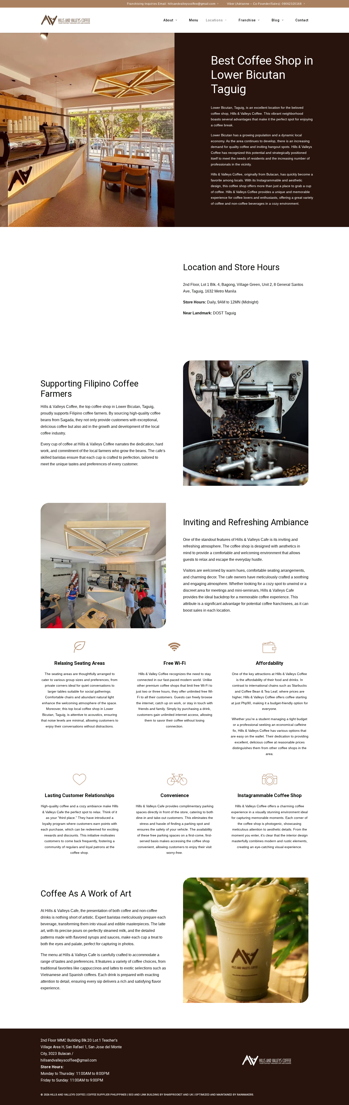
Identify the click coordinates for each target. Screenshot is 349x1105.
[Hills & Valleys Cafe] (65, 20)
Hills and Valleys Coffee (67, 1094)
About (168, 20)
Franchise (247, 20)
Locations (214, 20)
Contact (301, 20)
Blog (276, 20)
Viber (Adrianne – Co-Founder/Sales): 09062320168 (264, 3)
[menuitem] (174, 4)
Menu (193, 20)
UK (191, 1094)
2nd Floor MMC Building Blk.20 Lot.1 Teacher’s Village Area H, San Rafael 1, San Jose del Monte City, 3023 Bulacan (81, 1047)
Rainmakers (245, 1094)
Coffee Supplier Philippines (107, 1094)
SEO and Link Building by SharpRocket (156, 1094)
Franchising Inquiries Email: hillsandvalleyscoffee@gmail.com (171, 3)
